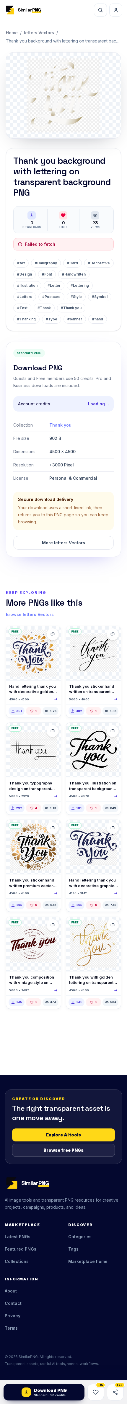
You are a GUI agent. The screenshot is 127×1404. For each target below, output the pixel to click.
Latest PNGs (17, 1236)
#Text (22, 308)
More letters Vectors (63, 542)
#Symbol (100, 296)
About (11, 1290)
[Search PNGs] (100, 10)
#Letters (24, 296)
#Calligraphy (46, 263)
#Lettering (80, 285)
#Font (47, 274)
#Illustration (27, 285)
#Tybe (51, 319)
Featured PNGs (20, 1248)
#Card (72, 263)
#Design (24, 274)
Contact (13, 1303)
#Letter (54, 285)
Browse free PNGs (63, 1150)
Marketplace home (88, 1261)
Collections (17, 1261)
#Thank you (71, 308)
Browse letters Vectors (30, 614)
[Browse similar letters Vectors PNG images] (52, 634)
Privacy (12, 1315)
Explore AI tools (63, 1134)
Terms (11, 1328)
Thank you (60, 424)
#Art (21, 263)
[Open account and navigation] (115, 10)
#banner (74, 319)
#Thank (44, 308)
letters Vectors (39, 32)
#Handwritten (74, 274)
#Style (76, 296)
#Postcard (51, 296)
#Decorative (99, 263)
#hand (97, 319)
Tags (73, 1248)
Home (12, 32)
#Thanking (26, 319)
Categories (80, 1236)
